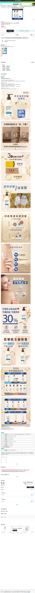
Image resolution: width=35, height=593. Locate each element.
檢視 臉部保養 (4, 509)
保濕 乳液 (4, 66)
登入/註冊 (14, 530)
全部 (1, 489)
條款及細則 (6, 41)
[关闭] (34, 591)
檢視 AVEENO (4, 513)
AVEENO (2, 21)
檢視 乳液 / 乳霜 (4, 511)
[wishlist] (7, 24)
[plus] (4, 30)
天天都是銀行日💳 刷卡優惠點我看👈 (7, 6)
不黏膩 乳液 (8, 66)
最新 (3, 489)
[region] (17, 591)
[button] (33, 4)
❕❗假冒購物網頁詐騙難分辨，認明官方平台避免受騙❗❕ (21, 6)
